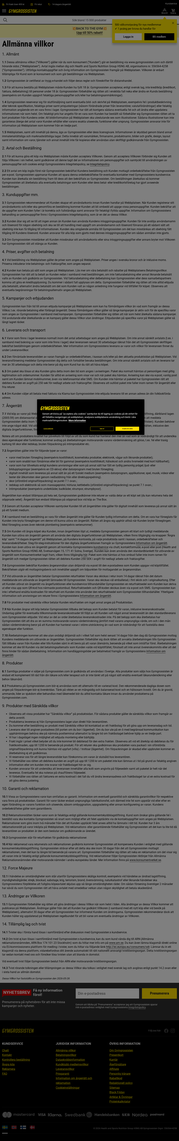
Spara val (102, 428)
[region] (90, 417)
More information (77, 420)
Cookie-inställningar (48, 428)
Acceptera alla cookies (127, 428)
